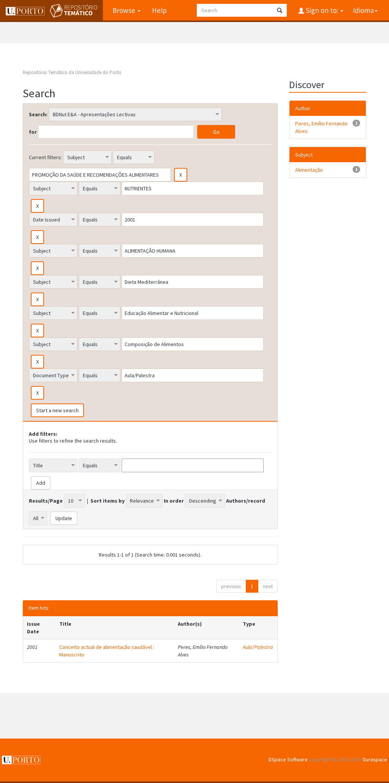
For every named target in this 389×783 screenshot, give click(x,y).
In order (174, 500)
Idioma (363, 10)
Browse (124, 10)
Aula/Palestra (258, 647)
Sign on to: (322, 10)
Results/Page (46, 500)
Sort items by (107, 500)
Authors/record (245, 500)
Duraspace (375, 759)
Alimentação (309, 169)
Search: (38, 114)
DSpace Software (288, 759)
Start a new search (57, 410)
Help (159, 10)
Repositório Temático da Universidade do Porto (72, 72)
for (33, 131)
